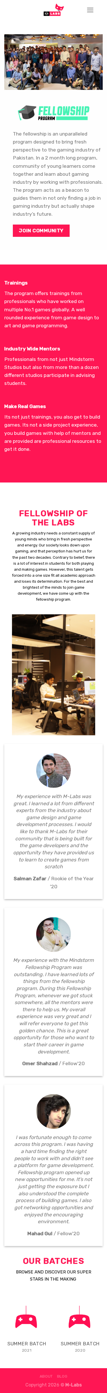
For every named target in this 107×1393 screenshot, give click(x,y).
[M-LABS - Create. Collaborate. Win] (53, 10)
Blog (62, 1376)
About (46, 1376)
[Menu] (90, 10)
